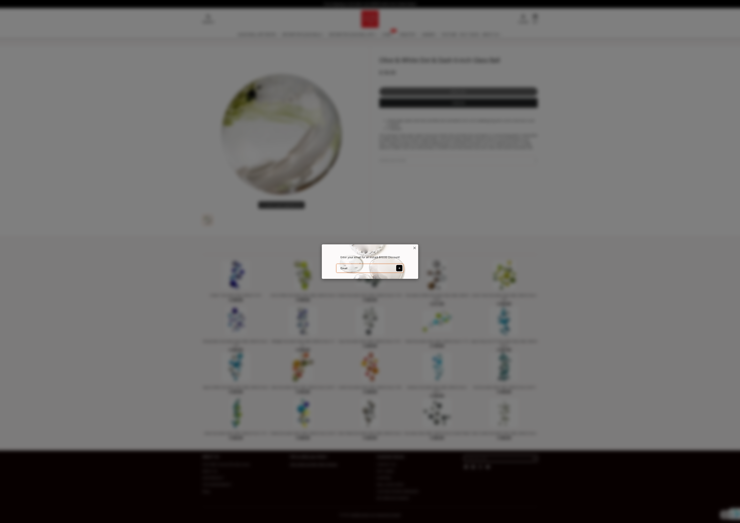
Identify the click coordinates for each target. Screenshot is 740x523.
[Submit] (399, 268)
